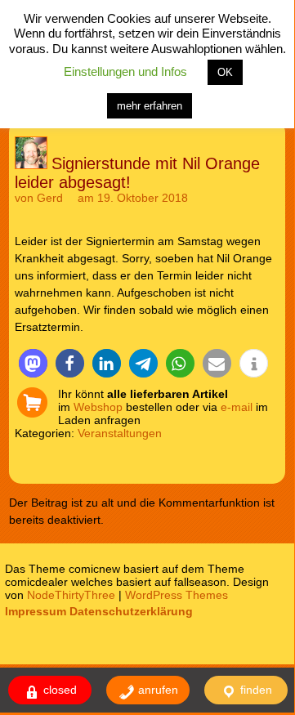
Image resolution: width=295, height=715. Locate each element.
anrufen (156, 689)
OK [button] (225, 72)
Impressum (35, 611)
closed (58, 689)
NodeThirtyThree (71, 594)
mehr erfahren (149, 106)
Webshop (98, 406)
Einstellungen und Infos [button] (125, 71)
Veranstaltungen (120, 433)
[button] (33, 363)
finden (254, 689)
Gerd (50, 197)
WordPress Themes (176, 594)
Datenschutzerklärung (131, 611)
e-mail (237, 406)
